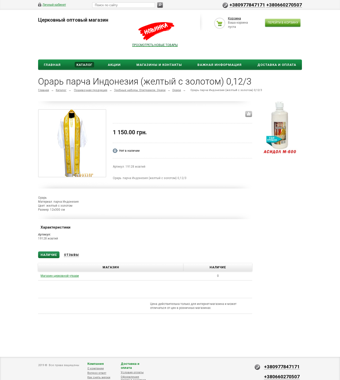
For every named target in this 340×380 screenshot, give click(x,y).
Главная (52, 65)
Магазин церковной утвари (60, 276)
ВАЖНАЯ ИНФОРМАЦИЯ (219, 65)
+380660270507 (284, 4)
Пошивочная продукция (90, 90)
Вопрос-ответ (96, 373)
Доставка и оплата (130, 366)
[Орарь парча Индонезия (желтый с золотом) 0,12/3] (72, 144)
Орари (176, 90)
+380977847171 (247, 4)
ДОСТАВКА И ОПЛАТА (276, 65)
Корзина (234, 18)
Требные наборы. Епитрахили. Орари (140, 90)
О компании (95, 368)
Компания (95, 364)
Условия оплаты (132, 372)
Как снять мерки (98, 377)
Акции (114, 65)
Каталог (84, 65)
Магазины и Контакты (159, 65)
